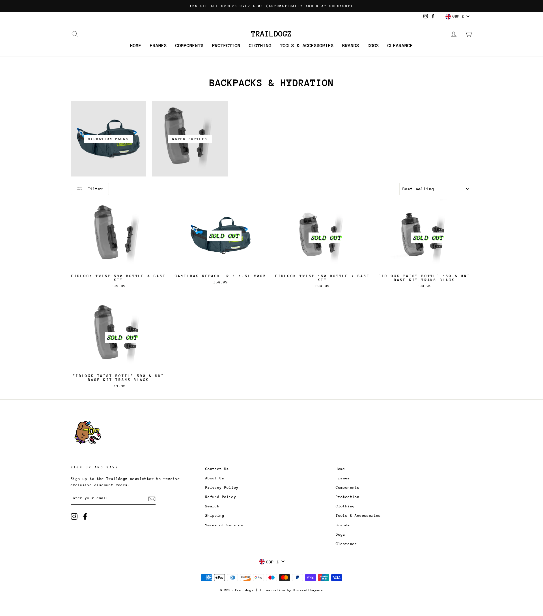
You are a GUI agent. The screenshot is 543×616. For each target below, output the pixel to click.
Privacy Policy (222, 487)
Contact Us (217, 469)
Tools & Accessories (307, 45)
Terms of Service (224, 525)
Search (212, 506)
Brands (350, 45)
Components (189, 45)
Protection (226, 45)
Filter (94, 188)
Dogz (373, 45)
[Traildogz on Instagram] (74, 516)
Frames (158, 45)
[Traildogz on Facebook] (85, 516)
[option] (271, 6)
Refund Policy (220, 497)
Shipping (214, 515)
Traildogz (271, 34)
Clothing (260, 45)
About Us (214, 478)
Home (135, 45)
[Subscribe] (152, 498)
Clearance (400, 45)
